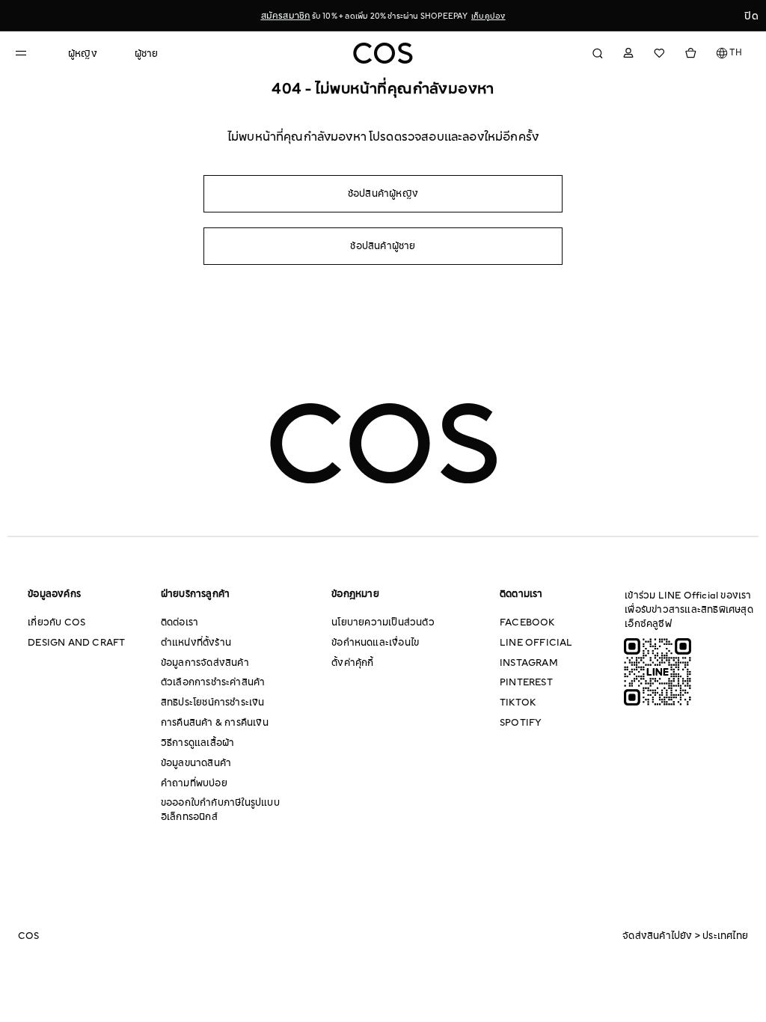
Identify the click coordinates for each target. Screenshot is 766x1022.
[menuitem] (82, 54)
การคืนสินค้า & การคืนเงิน (215, 722)
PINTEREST (526, 682)
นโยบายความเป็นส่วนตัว (383, 622)
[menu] (113, 47)
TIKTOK (518, 702)
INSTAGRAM (529, 662)
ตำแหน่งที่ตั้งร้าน (196, 642)
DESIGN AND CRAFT (76, 642)
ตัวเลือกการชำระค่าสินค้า (213, 682)
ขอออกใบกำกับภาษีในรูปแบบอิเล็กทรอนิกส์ (220, 809)
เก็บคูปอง (488, 16)
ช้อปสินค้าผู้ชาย (382, 246)
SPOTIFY (521, 722)
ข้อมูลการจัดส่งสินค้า (205, 662)
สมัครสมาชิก (285, 16)
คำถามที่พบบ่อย (194, 783)
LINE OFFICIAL (536, 642)
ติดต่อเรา (179, 622)
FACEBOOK (527, 622)
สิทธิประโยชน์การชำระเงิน (213, 702)
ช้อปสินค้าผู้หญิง (383, 193)
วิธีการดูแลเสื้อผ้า (198, 742)
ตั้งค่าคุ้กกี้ (352, 662)
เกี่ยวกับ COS (56, 622)
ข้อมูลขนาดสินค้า (196, 763)
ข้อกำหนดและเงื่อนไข (375, 642)
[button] (730, 53)
